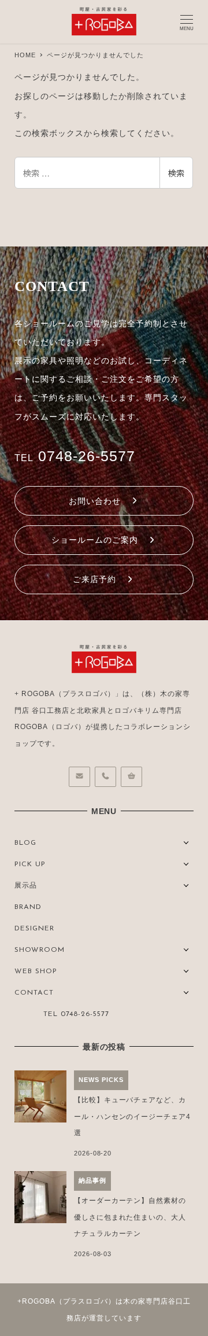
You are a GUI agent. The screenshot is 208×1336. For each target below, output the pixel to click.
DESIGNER (34, 928)
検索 (176, 173)
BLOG (25, 843)
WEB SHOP (35, 971)
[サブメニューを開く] (186, 841)
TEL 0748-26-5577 (76, 1014)
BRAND (28, 907)
